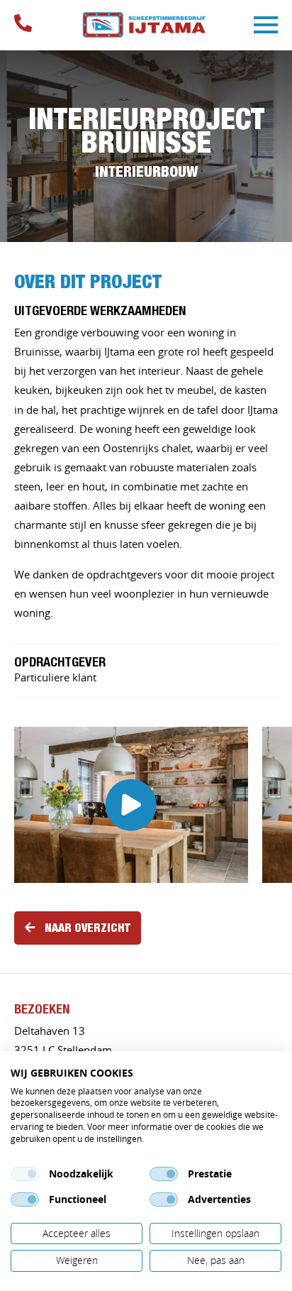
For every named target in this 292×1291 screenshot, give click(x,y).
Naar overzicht (87, 928)
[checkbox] (25, 1174)
